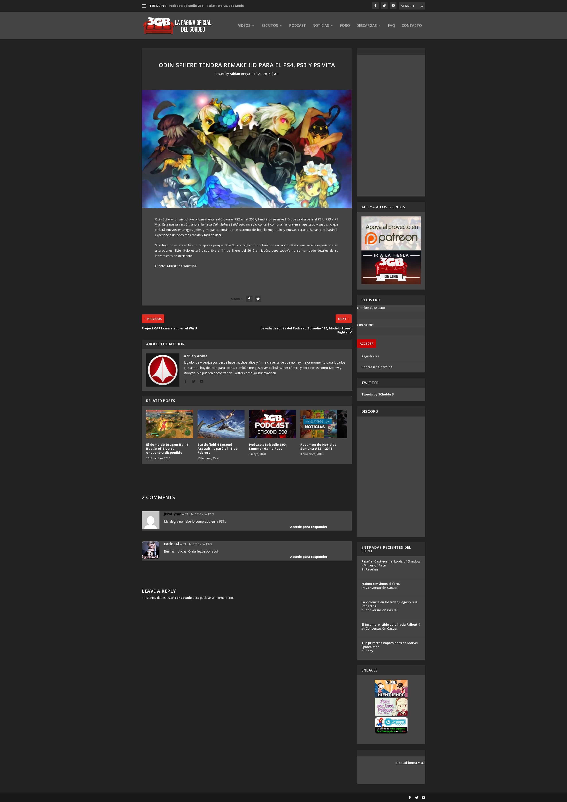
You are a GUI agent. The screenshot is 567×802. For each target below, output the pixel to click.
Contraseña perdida (376, 367)
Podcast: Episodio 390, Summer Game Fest (268, 446)
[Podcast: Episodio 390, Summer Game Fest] (272, 424)
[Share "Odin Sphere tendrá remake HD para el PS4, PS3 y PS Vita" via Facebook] (249, 298)
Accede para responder (308, 527)
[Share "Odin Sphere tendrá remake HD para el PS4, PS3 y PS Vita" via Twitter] (258, 298)
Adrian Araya (240, 74)
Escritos (270, 26)
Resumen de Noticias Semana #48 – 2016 (318, 446)
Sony (369, 651)
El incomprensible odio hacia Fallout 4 (390, 624)
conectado (183, 598)
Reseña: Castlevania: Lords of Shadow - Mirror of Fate (390, 563)
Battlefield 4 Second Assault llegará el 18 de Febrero (218, 448)
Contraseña (365, 325)
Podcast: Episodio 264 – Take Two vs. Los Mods (206, 6)
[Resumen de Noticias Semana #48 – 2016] (323, 424)
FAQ (391, 26)
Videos (244, 26)
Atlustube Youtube (182, 266)
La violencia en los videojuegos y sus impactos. (389, 604)
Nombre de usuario (371, 308)
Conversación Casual (382, 588)
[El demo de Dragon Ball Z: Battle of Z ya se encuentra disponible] (169, 424)
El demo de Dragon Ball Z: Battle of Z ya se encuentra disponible (168, 448)
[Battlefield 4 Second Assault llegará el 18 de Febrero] (221, 424)
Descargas (367, 26)
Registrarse (370, 356)
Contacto (412, 26)
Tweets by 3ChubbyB (377, 394)
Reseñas (372, 569)
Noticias (321, 26)
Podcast (297, 26)
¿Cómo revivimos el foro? (380, 584)
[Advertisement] (391, 125)
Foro (345, 26)
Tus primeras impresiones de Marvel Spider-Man (389, 645)
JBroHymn (172, 514)
